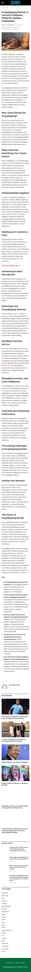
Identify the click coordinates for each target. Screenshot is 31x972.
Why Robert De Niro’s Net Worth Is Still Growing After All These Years (15, 807)
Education (4, 909)
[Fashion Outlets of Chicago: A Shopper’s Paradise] (15, 773)
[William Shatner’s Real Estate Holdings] (15, 752)
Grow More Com (11, 25)
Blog (3, 898)
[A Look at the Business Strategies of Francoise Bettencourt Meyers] (15, 729)
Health (3, 927)
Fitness (4, 919)
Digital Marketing (6, 906)
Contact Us (10, 962)
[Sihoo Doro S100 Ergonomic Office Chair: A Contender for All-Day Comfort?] (5, 867)
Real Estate (5, 943)
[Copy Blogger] (15, 2)
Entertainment (5, 911)
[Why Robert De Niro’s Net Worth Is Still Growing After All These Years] (15, 796)
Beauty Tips (5, 895)
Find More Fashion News (11, 266)
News (3, 941)
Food (3, 922)
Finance (4, 917)
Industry (4, 933)
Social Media (5, 946)
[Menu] (3, 3)
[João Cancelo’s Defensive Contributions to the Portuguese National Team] (15, 706)
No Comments (6, 29)
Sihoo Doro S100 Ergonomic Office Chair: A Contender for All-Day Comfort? (18, 867)
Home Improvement (7, 930)
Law (3, 935)
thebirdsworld (15, 214)
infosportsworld (7, 365)
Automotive (5, 893)
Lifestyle (4, 938)
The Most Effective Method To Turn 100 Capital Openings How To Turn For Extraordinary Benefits (15, 830)
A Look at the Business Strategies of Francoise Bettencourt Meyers (14, 740)
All (19, 27)
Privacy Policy (20, 962)
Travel (3, 951)
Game (3, 925)
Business (4, 901)
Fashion (4, 914)
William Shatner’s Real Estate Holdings (15, 762)
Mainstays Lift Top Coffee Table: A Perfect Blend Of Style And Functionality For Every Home (18, 849)
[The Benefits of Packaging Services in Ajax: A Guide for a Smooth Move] (5, 859)
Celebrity (4, 903)
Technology (5, 949)
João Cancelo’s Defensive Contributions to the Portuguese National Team (15, 717)
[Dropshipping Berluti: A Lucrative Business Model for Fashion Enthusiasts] (15, 41)
